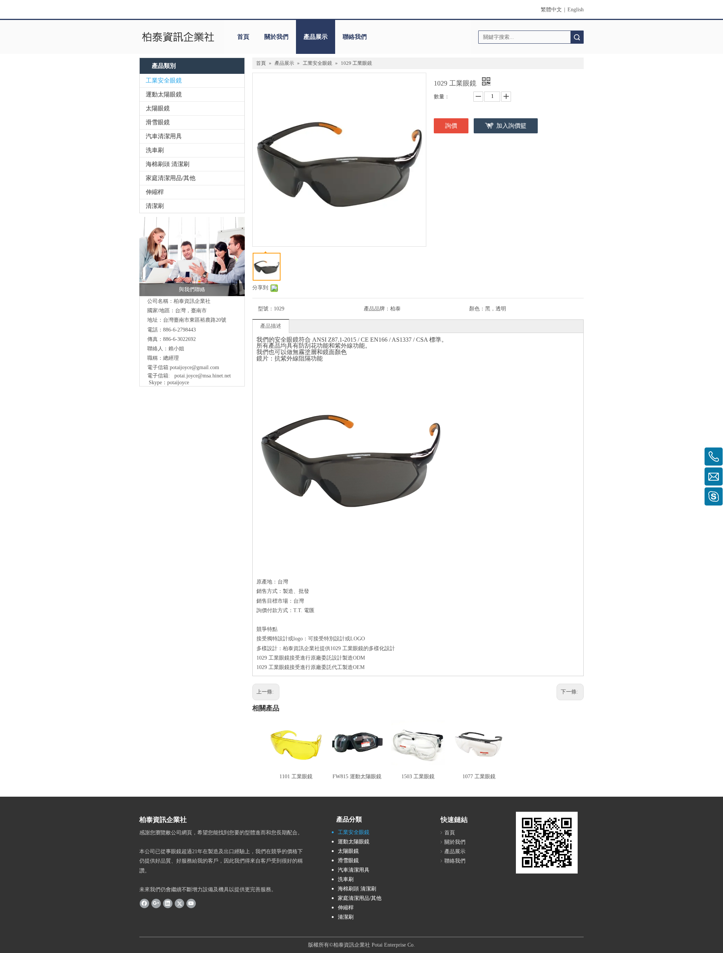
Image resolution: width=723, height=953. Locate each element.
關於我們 (276, 37)
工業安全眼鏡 (164, 80)
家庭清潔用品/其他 (170, 178)
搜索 (576, 37)
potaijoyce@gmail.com (194, 367)
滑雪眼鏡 (158, 122)
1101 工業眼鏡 (296, 776)
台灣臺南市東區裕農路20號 (194, 320)
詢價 (451, 125)
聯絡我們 (355, 37)
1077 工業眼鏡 (479, 776)
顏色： (477, 309)
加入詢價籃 (511, 125)
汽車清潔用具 (164, 136)
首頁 (243, 37)
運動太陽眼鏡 (164, 94)
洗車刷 (155, 150)
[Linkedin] (167, 903)
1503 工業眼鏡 (418, 776)
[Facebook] (144, 903)
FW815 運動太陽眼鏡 (357, 776)
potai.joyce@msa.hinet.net (202, 376)
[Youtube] (191, 903)
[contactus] (192, 256)
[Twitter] (179, 903)
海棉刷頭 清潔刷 (167, 164)
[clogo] (178, 37)
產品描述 (270, 326)
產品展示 (316, 37)
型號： (266, 309)
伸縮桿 (155, 192)
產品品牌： (377, 309)
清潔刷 (155, 206)
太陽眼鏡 (158, 108)
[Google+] (156, 903)
